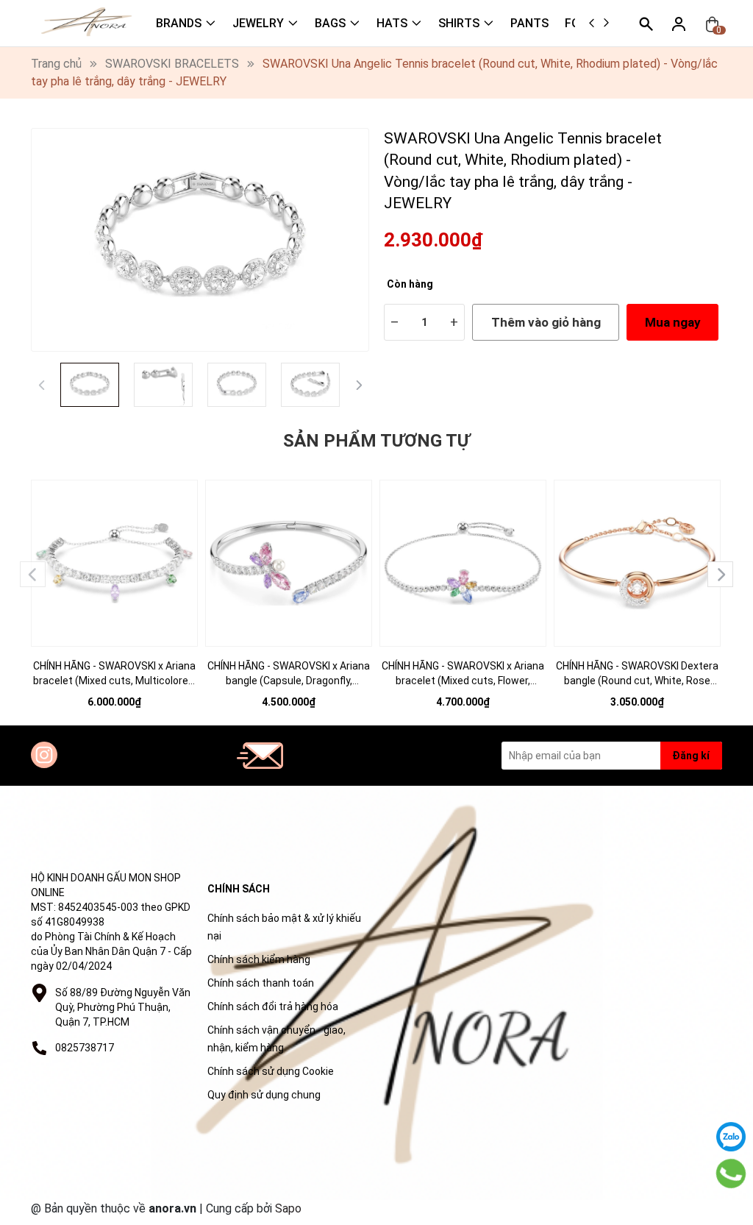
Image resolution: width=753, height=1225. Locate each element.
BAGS (330, 23)
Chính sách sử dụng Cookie (270, 1071)
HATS (391, 23)
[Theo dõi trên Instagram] (44, 755)
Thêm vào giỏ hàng (546, 322)
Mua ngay (673, 322)
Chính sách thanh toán (260, 983)
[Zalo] (731, 1136)
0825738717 (84, 1048)
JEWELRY (258, 23)
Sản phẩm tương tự (376, 440)
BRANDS (178, 23)
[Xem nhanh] (114, 553)
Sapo (288, 1208)
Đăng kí (691, 755)
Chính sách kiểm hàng (258, 959)
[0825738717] (731, 1173)
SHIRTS (458, 23)
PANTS (529, 23)
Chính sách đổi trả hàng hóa (272, 1006)
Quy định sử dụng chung (264, 1095)
